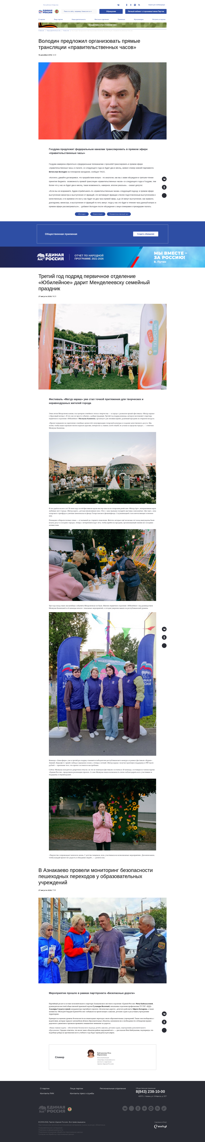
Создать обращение (145, 234)
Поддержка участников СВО (102, 25)
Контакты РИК (47, 1093)
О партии (41, 19)
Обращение (111, 11)
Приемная (121, 19)
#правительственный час (119, 214)
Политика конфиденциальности (50, 1130)
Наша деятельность (79, 19)
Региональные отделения (113, 1088)
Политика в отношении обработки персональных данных (60, 1132)
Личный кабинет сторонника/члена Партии (146, 11)
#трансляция (98, 214)
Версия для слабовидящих (156, 5)
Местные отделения (102, 19)
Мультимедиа (139, 19)
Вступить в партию (158, 19)
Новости (66, 30)
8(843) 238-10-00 (150, 1091)
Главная (41, 30)
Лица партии (58, 19)
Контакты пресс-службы (82, 1093)
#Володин (81, 214)
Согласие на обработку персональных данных (56, 1134)
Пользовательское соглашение (50, 1128)
